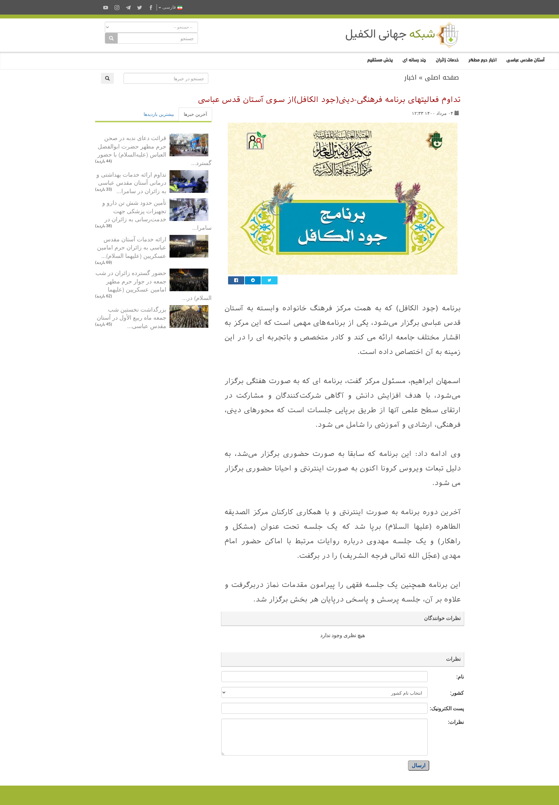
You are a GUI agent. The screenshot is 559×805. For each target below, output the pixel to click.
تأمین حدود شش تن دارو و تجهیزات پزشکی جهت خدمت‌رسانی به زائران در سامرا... (157, 214)
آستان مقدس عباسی (525, 60)
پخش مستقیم (380, 60)
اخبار (410, 77)
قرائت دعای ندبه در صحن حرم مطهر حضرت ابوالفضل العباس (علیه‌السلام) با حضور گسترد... (154, 150)
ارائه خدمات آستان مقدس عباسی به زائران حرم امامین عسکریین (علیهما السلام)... (131, 247)
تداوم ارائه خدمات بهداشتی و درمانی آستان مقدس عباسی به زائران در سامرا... (131, 182)
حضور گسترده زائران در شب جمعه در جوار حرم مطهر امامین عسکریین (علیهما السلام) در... (153, 285)
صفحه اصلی (442, 77)
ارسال (418, 765)
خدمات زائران (447, 60)
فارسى (169, 7)
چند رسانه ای (414, 60)
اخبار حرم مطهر (482, 60)
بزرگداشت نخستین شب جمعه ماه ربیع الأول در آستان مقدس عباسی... (131, 317)
